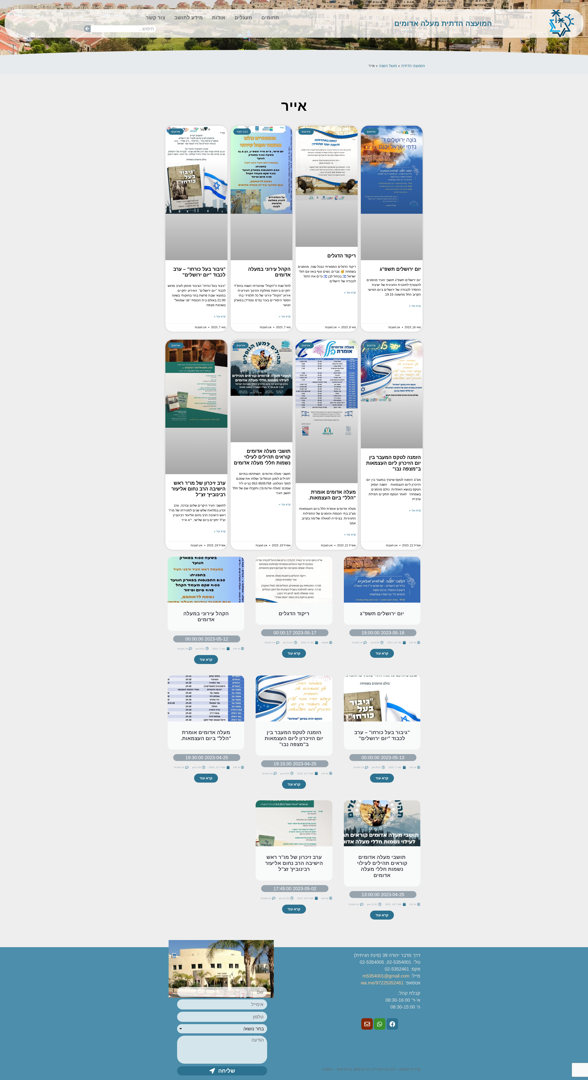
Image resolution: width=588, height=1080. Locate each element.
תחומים (270, 17)
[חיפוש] (87, 28)
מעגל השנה (388, 65)
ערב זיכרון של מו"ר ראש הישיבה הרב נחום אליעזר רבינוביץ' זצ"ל (198, 488)
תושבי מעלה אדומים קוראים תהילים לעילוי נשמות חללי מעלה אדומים (262, 456)
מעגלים (243, 17)
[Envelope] (367, 1024)
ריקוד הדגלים (341, 255)
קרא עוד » (415, 306)
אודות (218, 17)
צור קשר (155, 17)
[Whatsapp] (379, 1024)
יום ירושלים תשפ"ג (400, 269)
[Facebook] (392, 1024)
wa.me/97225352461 (382, 982)
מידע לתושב (188, 17)
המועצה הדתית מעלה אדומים (443, 23)
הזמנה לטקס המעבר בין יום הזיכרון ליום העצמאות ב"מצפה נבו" (393, 463)
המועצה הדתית (413, 65)
